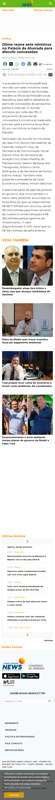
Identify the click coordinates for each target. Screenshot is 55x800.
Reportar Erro (14, 750)
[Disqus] (27, 489)
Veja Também (15, 240)
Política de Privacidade (19, 736)
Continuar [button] (14, 795)
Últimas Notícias (14, 536)
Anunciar (10, 730)
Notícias (48, 640)
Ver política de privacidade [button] (18, 788)
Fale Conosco (13, 743)
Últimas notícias (43, 10)
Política (6, 38)
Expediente (11, 723)
